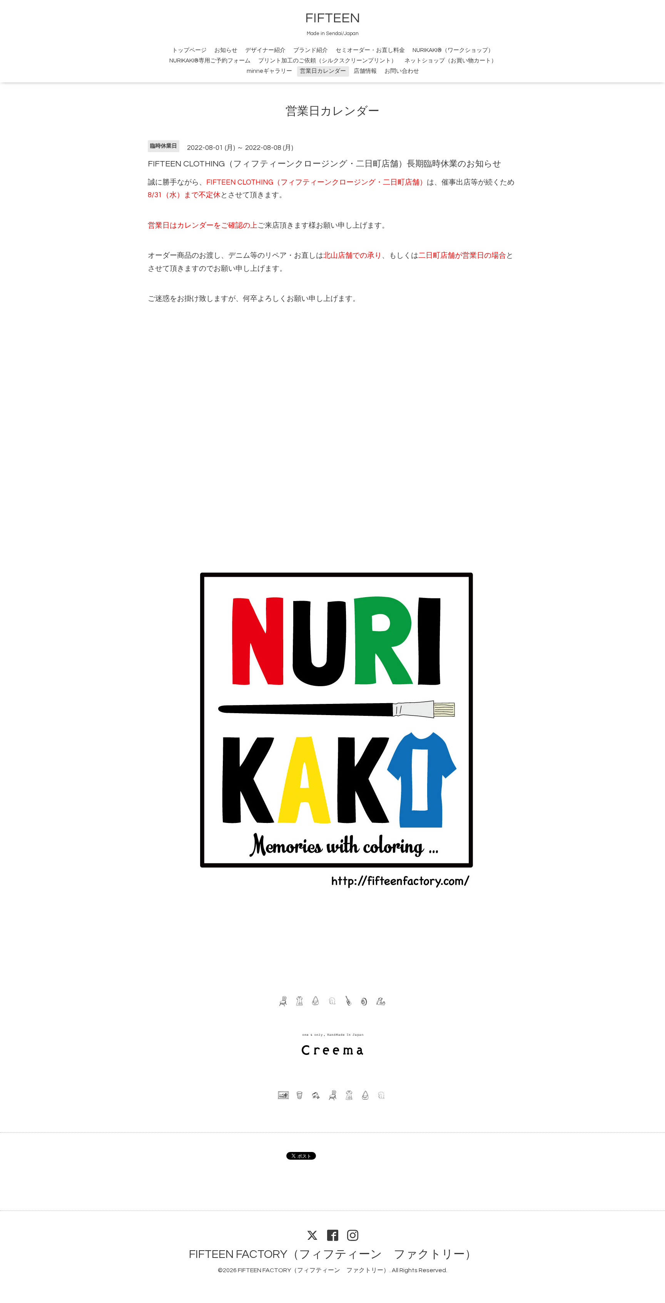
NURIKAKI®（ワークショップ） (453, 50)
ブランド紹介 (310, 50)
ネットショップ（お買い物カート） (450, 61)
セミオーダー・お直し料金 (370, 50)
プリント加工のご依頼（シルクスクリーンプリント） (327, 61)
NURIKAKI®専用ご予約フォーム (210, 61)
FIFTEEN (332, 18)
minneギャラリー (269, 71)
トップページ (189, 50)
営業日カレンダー (323, 71)
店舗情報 (365, 71)
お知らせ (225, 50)
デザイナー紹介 (265, 50)
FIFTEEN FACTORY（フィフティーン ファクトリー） (332, 1254)
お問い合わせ (401, 71)
